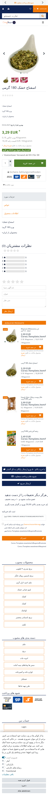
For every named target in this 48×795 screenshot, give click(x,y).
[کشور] (25, 8)
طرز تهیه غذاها (24, 686)
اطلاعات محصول (11, 213)
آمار (7, 761)
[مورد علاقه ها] (30, 8)
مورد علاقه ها (9, 185)
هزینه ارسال (7, 145)
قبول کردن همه (24, 780)
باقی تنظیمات (8, 774)
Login (24, 727)
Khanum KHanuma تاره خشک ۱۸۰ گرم (30, 330)
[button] (5, 2)
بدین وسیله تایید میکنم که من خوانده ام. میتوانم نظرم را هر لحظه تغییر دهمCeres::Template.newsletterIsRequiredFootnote (24, 527)
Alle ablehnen (24, 791)
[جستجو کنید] (42, 15)
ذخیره (24, 785)
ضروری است (11, 757)
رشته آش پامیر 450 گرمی (29, 431)
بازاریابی (9, 764)
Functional (11, 771)
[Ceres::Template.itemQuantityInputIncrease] (10, 161)
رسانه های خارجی (13, 767)
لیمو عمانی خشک (24, 589)
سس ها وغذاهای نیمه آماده (24, 665)
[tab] (24, 196)
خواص (6, 205)
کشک (24, 596)
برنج (24, 651)
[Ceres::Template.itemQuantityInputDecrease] (10, 165)
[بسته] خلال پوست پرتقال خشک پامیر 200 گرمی (31, 398)
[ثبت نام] (9, 8)
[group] (11, 336)
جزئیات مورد (9, 196)
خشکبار (24, 679)
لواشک (24, 610)
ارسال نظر (8, 311)
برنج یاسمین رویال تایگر (24, 575)
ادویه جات (24, 658)
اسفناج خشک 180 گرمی (29, 363)
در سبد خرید (29, 163)
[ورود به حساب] (3, 8)
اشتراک (23, 538)
